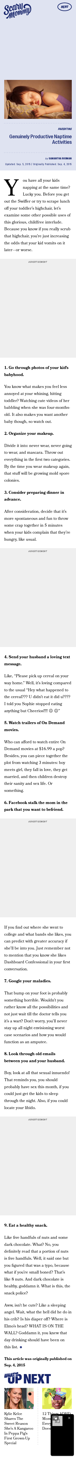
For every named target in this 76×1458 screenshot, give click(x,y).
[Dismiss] (69, 1418)
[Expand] (55, 1418)
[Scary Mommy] (17, 11)
